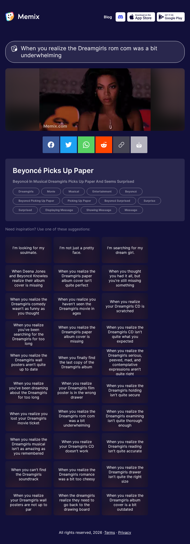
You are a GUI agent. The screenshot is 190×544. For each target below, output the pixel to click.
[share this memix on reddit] (103, 144)
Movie (51, 191)
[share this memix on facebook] (51, 144)
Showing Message (98, 210)
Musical (74, 191)
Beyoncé (131, 191)
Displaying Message (59, 210)
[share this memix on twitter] (68, 144)
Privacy (124, 532)
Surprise (149, 200)
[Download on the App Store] (141, 17)
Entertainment (102, 191)
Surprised (25, 210)
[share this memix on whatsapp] (86, 144)
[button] (121, 144)
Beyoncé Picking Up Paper (36, 200)
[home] (22, 17)
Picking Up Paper (79, 200)
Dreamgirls (26, 191)
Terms (109, 532)
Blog (108, 17)
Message (131, 210)
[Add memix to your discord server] (120, 17)
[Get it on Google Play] (171, 17)
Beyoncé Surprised (117, 200)
